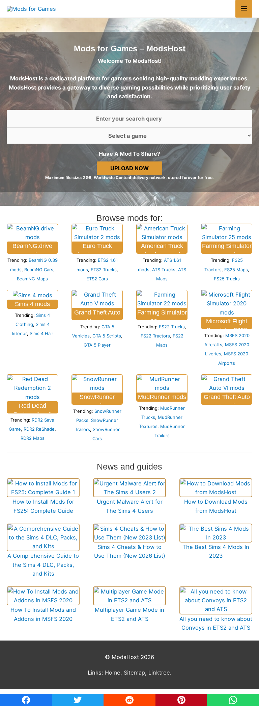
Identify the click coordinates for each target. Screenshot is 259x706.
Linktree (159, 672)
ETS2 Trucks (104, 269)
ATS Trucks (163, 269)
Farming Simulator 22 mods (162, 314)
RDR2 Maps (33, 438)
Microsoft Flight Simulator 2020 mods (226, 323)
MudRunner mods (162, 397)
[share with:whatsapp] (233, 700)
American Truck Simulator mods (162, 248)
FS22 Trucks (172, 326)
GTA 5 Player (97, 345)
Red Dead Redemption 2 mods (32, 407)
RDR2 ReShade (39, 429)
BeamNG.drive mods (32, 248)
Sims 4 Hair (41, 333)
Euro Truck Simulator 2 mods (97, 248)
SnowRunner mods (97, 399)
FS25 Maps (236, 269)
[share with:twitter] (78, 700)
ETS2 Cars (97, 278)
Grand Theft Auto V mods (97, 314)
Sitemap (134, 672)
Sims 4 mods (32, 304)
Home (112, 672)
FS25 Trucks (227, 278)
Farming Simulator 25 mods (227, 248)
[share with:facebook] (26, 700)
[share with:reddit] (129, 700)
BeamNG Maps (32, 278)
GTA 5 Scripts (106, 335)
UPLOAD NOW (129, 168)
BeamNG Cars (38, 269)
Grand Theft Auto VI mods (227, 399)
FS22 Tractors (155, 335)
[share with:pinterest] (181, 700)
